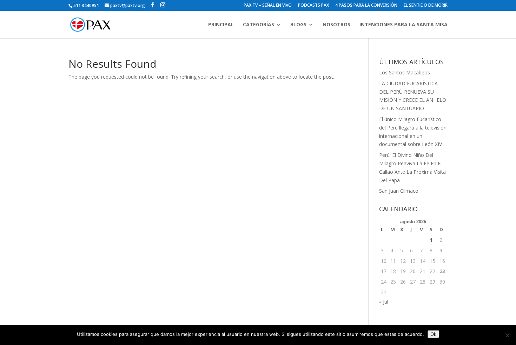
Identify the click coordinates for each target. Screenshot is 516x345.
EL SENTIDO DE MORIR (426, 5)
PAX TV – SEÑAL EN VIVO (268, 5)
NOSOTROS (336, 25)
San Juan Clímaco (398, 190)
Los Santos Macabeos (404, 72)
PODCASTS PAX (313, 5)
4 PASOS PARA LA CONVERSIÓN (366, 5)
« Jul (383, 301)
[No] (507, 335)
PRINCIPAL (221, 25)
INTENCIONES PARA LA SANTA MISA (403, 25)
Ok (433, 334)
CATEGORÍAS (258, 25)
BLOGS (298, 25)
